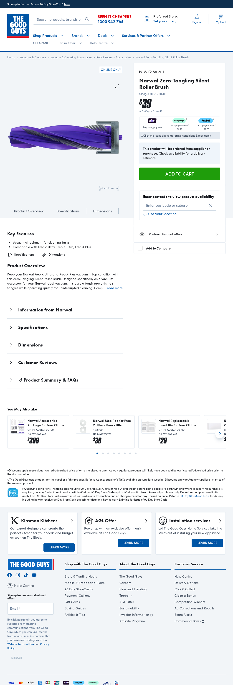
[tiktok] (26, 574)
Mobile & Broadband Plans (84, 583)
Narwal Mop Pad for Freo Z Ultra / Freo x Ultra (112, 422)
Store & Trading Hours (81, 576)
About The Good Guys (137, 564)
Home (11, 57)
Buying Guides (75, 608)
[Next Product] (220, 435)
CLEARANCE (42, 43)
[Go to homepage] (18, 26)
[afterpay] (93, 682)
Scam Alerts (183, 614)
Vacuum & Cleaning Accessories (71, 57)
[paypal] (78, 682)
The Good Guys (130, 576)
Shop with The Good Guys (86, 564)
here (67, 4)
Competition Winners (190, 602)
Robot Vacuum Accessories (113, 57)
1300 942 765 (111, 21)
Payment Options (77, 595)
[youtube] (34, 574)
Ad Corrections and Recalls (194, 608)
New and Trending (133, 589)
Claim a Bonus (185, 595)
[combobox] (179, 205)
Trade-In (125, 595)
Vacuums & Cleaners (33, 57)
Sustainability (129, 608)
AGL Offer (126, 602)
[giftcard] (116, 682)
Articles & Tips (75, 614)
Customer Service (189, 564)
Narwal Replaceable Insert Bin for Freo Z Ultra (177, 422)
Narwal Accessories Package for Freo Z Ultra (46, 422)
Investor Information (134, 614)
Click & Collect (185, 589)
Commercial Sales (188, 621)
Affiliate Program (132, 621)
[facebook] (9, 574)
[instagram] (17, 574)
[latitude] (106, 682)
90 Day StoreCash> (79, 589)
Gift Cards (72, 602)
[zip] (66, 682)
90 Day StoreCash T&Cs (194, 496)
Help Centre (183, 576)
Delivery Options (186, 583)
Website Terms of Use (20, 644)
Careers (125, 583)
